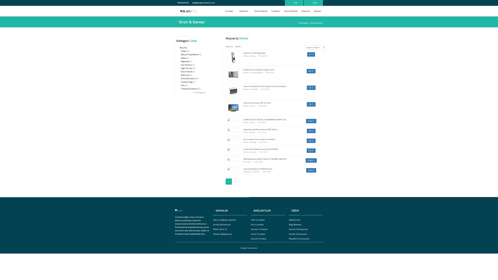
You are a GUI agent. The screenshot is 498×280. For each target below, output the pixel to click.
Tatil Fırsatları (258, 220)
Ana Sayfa (303, 23)
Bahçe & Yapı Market (190, 54)
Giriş (295, 3)
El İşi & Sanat (186, 71)
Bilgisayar (185, 61)
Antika (183, 51)
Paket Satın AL (220, 229)
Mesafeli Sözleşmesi (299, 238)
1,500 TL (311, 170)
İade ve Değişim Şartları (224, 220)
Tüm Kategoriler (199, 92)
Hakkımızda (294, 220)
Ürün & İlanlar (261, 11)
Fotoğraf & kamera (189, 89)
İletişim (317, 11)
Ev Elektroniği (186, 82)
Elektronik (185, 75)
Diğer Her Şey (186, 68)
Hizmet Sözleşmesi (298, 229)
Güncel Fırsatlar (259, 238)
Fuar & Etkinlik (291, 11)
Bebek (183, 58)
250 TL (311, 141)
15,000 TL (311, 160)
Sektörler (243, 11)
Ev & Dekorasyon (188, 78)
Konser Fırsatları (259, 229)
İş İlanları (275, 11)
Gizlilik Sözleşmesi (298, 234)
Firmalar (229, 11)
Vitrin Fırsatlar (258, 234)
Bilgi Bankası (295, 224)
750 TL (311, 104)
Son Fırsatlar (257, 224)
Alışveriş (183, 47)
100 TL (311, 88)
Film (183, 85)
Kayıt (314, 3)
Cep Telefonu (186, 65)
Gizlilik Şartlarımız (222, 224)
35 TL (311, 54)
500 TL (311, 71)
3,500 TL (311, 121)
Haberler (305, 11)
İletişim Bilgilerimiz (222, 234)
